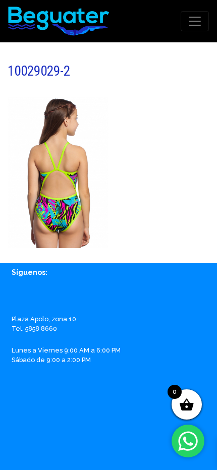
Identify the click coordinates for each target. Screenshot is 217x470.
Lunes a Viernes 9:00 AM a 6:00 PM (66, 350)
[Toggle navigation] (195, 21)
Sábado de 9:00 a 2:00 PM (51, 360)
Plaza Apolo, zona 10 (44, 319)
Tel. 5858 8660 (34, 328)
